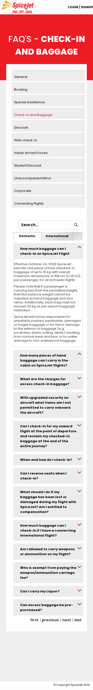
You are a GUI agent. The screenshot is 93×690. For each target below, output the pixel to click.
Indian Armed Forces (31, 152)
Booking (20, 89)
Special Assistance (29, 102)
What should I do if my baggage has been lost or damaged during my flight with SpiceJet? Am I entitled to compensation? (48, 502)
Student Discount (27, 165)
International (57, 236)
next (66, 619)
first (34, 619)
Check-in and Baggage (33, 114)
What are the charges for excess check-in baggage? (44, 381)
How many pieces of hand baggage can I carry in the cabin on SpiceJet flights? (44, 360)
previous (50, 619)
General (20, 76)
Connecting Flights (29, 203)
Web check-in (25, 140)
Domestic (27, 236)
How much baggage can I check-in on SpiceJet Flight (44, 251)
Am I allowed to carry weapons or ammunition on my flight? (47, 551)
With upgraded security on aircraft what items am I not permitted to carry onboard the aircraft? (45, 405)
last (78, 619)
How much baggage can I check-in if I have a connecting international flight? (48, 530)
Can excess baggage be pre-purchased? (46, 607)
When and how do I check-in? (46, 459)
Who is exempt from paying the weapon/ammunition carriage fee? (48, 572)
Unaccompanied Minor (32, 178)
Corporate (22, 190)
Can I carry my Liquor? (40, 591)
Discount (21, 127)
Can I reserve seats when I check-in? (43, 476)
